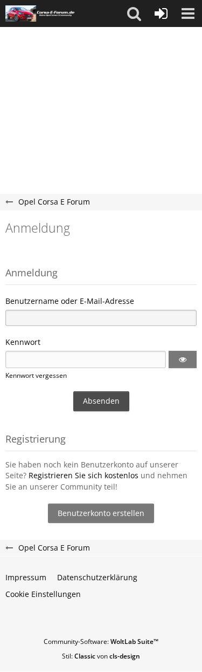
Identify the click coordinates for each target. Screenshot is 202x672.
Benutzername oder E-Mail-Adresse (69, 301)
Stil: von (101, 656)
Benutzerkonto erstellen (101, 513)
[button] (134, 13)
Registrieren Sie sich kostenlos (83, 475)
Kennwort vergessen (36, 375)
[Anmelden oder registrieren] (161, 13)
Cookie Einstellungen (43, 594)
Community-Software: (101, 641)
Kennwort (22, 342)
